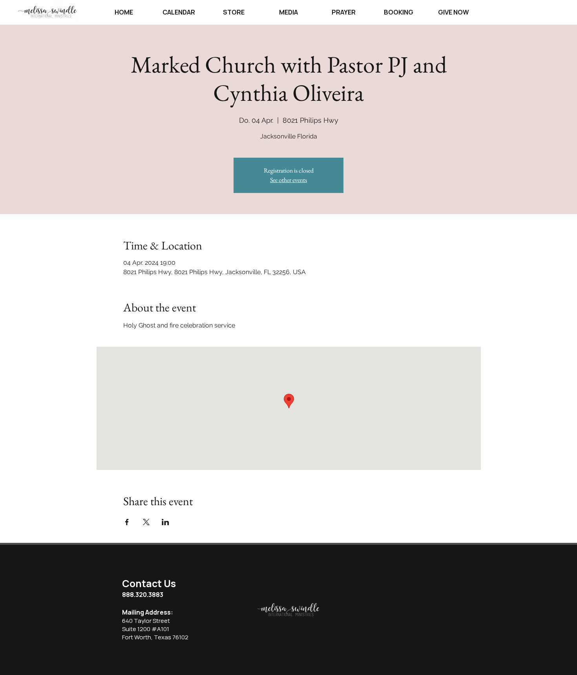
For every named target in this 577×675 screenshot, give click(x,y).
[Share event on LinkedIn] (165, 522)
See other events (288, 180)
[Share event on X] (146, 522)
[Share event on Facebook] (127, 522)
